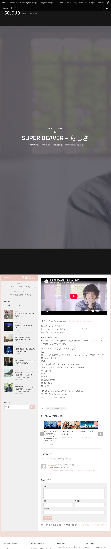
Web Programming (28, 3)
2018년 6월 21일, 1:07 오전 (66, 465)
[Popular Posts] (19, 305)
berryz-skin (60, 547)
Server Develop (62, 3)
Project (92, 3)
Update (13, 3)
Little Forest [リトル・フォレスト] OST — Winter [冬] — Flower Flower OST (24, 375)
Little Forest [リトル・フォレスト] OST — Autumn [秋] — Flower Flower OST (24, 389)
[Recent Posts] (9, 305)
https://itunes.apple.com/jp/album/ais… (85, 321)
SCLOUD (12, 13)
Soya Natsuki (35, 145)
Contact (5, 8)
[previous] (42, 434)
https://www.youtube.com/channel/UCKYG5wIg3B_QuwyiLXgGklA (72, 470)
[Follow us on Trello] (26, 277)
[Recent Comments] (30, 305)
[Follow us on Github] (30, 277)
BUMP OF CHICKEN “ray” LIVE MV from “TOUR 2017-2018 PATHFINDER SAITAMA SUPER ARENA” (51, 436)
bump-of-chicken (70, 547)
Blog (50, 129)
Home (4, 3)
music (48, 408)
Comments (50, 459)
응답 (49, 474)
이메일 (78, 501)
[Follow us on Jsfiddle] (33, 277)
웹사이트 (46, 509)
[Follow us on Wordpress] (23, 277)
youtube (63, 408)
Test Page (15, 8)
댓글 (45, 486)
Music (60, 129)
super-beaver (55, 408)
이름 (45, 501)
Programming (46, 3)
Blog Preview (79, 3)
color (79, 547)
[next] (100, 434)
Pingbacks (65, 459)
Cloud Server (103, 3)
